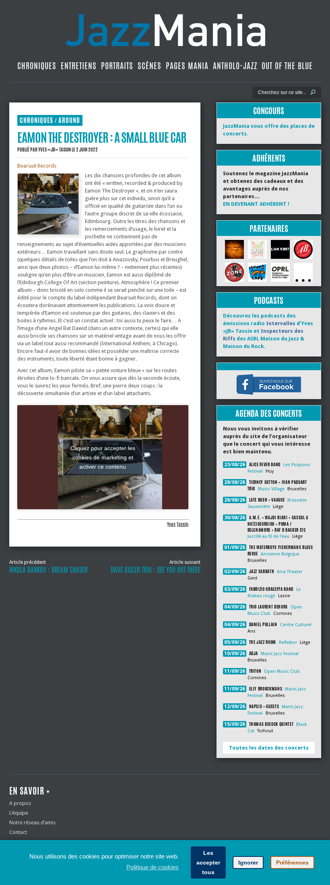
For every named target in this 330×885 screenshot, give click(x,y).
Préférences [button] (292, 862)
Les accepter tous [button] (208, 862)
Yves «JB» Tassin (54, 149)
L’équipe (18, 813)
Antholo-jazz (235, 66)
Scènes (149, 66)
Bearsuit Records (36, 166)
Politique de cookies (152, 867)
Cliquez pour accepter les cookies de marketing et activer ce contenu (102, 457)
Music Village (271, 489)
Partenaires (269, 228)
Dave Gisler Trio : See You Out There (155, 570)
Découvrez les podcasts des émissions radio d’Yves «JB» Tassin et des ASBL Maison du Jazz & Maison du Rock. (268, 331)
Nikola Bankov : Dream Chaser (48, 570)
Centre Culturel (295, 624)
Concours (268, 111)
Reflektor (288, 642)
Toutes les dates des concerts (269, 748)
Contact (18, 832)
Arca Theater (289, 571)
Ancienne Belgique (280, 554)
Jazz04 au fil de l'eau (268, 536)
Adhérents (268, 158)
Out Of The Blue (287, 66)
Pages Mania (187, 66)
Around (69, 120)
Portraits (117, 66)
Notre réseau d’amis (32, 822)
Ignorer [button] (248, 862)
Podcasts (268, 300)
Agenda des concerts (268, 413)
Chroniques (36, 66)
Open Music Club (282, 671)
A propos (20, 803)
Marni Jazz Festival (280, 653)
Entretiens (79, 66)
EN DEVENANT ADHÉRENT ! (256, 204)
